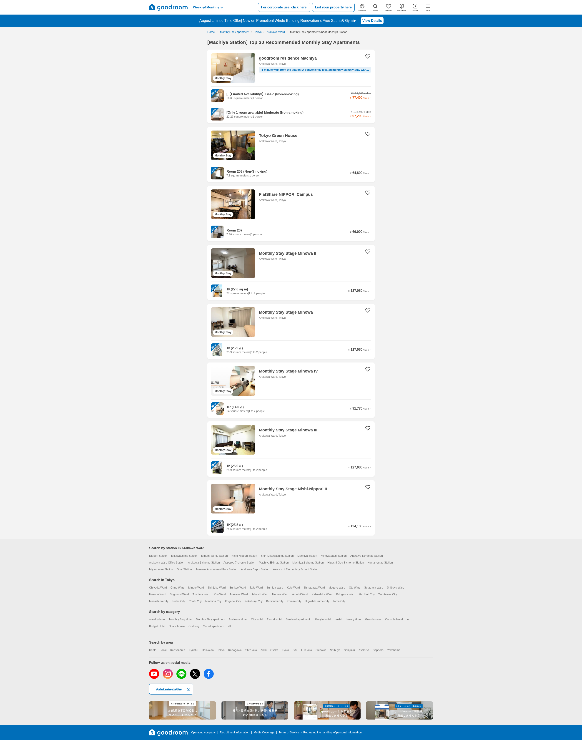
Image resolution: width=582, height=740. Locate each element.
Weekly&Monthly (206, 7)
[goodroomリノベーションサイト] (182, 710)
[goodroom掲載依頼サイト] (327, 710)
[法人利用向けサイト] (254, 710)
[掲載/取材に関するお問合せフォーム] (399, 710)
